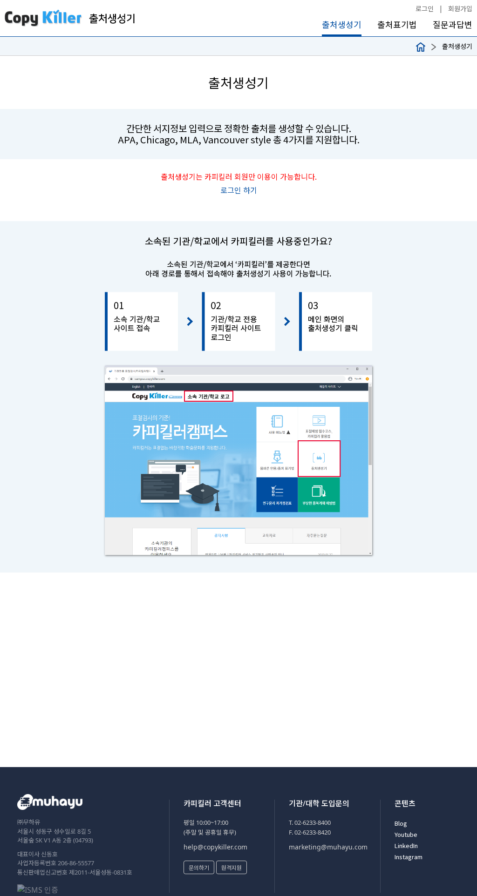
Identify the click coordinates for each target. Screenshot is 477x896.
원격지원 (231, 867)
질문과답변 (452, 24)
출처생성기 (341, 24)
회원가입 (460, 8)
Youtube (406, 834)
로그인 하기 (238, 189)
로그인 (425, 8)
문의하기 (199, 867)
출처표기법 (397, 24)
